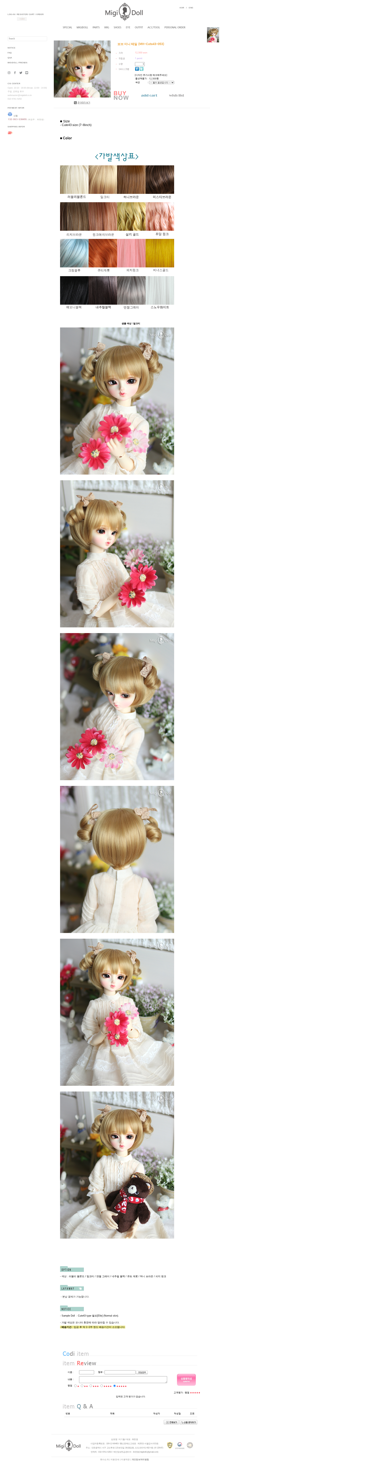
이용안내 (115, 1459)
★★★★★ (121, 1386)
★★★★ (107, 1386)
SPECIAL (67, 27)
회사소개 (104, 1459)
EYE (128, 27)
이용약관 (125, 1459)
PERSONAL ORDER (174, 27)
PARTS (96, 27)
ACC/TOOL (154, 27)
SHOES (117, 27)
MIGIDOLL (82, 27)
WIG (106, 27)
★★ (86, 1386)
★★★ (96, 1386)
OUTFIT (139, 27)
